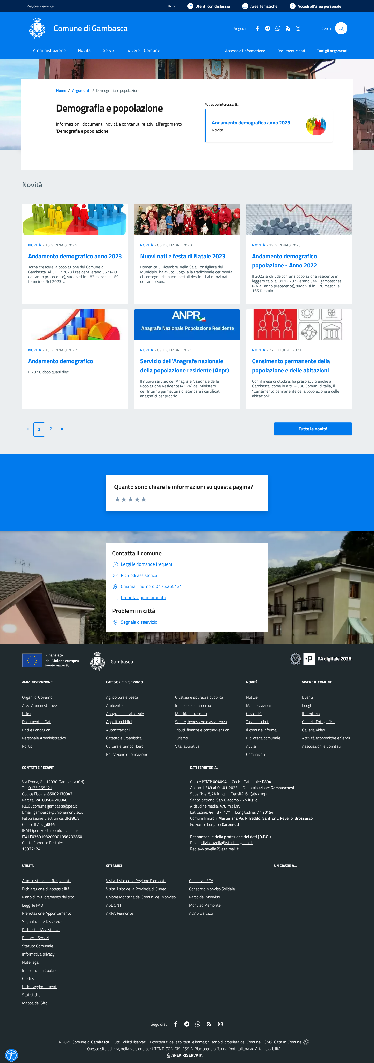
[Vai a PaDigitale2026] (321, 658)
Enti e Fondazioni (36, 730)
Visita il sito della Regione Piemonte (136, 881)
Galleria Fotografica (318, 722)
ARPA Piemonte (119, 913)
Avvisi (251, 746)
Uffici (26, 713)
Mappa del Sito (34, 1003)
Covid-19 (254, 713)
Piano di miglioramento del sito (48, 897)
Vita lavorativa (187, 746)
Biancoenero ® (207, 1049)
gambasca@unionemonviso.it (58, 812)
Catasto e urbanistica (124, 738)
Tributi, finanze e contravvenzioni (202, 730)
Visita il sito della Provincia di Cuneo (136, 889)
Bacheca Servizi (35, 938)
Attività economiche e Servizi (326, 738)
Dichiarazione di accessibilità (45, 889)
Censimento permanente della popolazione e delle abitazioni (291, 365)
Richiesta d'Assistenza (41, 929)
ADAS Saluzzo (201, 913)
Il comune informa (261, 730)
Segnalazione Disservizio (42, 921)
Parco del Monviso (204, 897)
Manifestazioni (258, 705)
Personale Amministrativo (44, 738)
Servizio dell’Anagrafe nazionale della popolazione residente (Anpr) (184, 365)
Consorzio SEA (201, 881)
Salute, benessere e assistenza (201, 722)
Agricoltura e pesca (122, 697)
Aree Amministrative (39, 705)
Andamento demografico (60, 361)
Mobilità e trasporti (191, 713)
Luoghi (307, 705)
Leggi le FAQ (32, 905)
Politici (27, 746)
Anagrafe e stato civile (125, 713)
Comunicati (255, 754)
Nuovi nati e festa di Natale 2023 (182, 256)
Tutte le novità (313, 428)
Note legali (31, 962)
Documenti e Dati (36, 722)
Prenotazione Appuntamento (46, 913)
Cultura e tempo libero (124, 746)
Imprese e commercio (193, 705)
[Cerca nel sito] (341, 28)
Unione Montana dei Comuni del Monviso (141, 897)
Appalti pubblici (119, 722)
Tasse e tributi (257, 722)
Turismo (181, 738)
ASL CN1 (113, 905)
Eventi (307, 697)
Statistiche (31, 995)
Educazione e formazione (127, 754)
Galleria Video (313, 730)
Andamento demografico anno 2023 (251, 122)
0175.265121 (40, 788)
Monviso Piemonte (205, 905)
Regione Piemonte (40, 6)
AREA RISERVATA (187, 1055)
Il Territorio (311, 713)
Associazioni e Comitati (321, 746)
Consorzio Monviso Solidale (212, 889)
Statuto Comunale (37, 946)
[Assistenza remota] (306, 1042)
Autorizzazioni (118, 730)
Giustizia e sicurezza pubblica (199, 697)
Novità (35, 245)
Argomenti (81, 90)
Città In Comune (287, 1042)
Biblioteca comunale (263, 738)
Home (61, 90)
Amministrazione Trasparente (46, 881)
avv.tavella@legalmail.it (218, 849)
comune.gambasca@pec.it (55, 806)
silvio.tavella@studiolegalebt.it (227, 843)
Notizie (252, 697)
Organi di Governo (37, 697)
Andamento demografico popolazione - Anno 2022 (284, 260)
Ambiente (114, 705)
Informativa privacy (38, 954)
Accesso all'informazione (245, 51)
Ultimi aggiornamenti (39, 987)
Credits (28, 978)
